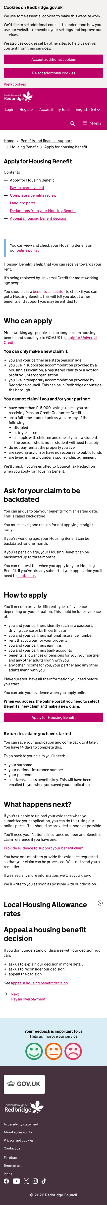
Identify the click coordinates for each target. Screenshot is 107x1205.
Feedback (11, 1157)
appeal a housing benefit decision (39, 983)
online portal (28, 250)
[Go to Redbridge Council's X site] (26, 1181)
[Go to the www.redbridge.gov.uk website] (24, 1115)
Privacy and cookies (18, 1140)
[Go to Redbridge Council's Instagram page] (35, 1181)
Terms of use (13, 1165)
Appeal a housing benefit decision (38, 218)
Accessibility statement (21, 1124)
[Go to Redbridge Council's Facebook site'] (6, 1181)
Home (9, 140)
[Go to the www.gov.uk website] (24, 1092)
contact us (26, 575)
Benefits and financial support (46, 140)
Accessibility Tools (54, 109)
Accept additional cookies (53, 59)
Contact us (12, 1148)
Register (27, 109)
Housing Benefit (24, 147)
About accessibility (18, 1132)
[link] (53, 1042)
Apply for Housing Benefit (54, 717)
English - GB (86, 109)
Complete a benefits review (33, 195)
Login (9, 109)
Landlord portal (23, 203)
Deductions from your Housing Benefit (43, 210)
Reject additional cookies (53, 73)
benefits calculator (49, 291)
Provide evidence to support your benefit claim (43, 848)
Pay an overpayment (27, 187)
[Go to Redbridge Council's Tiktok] (44, 1181)
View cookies (15, 84)
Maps (8, 1174)
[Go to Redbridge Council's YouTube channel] (16, 1181)
